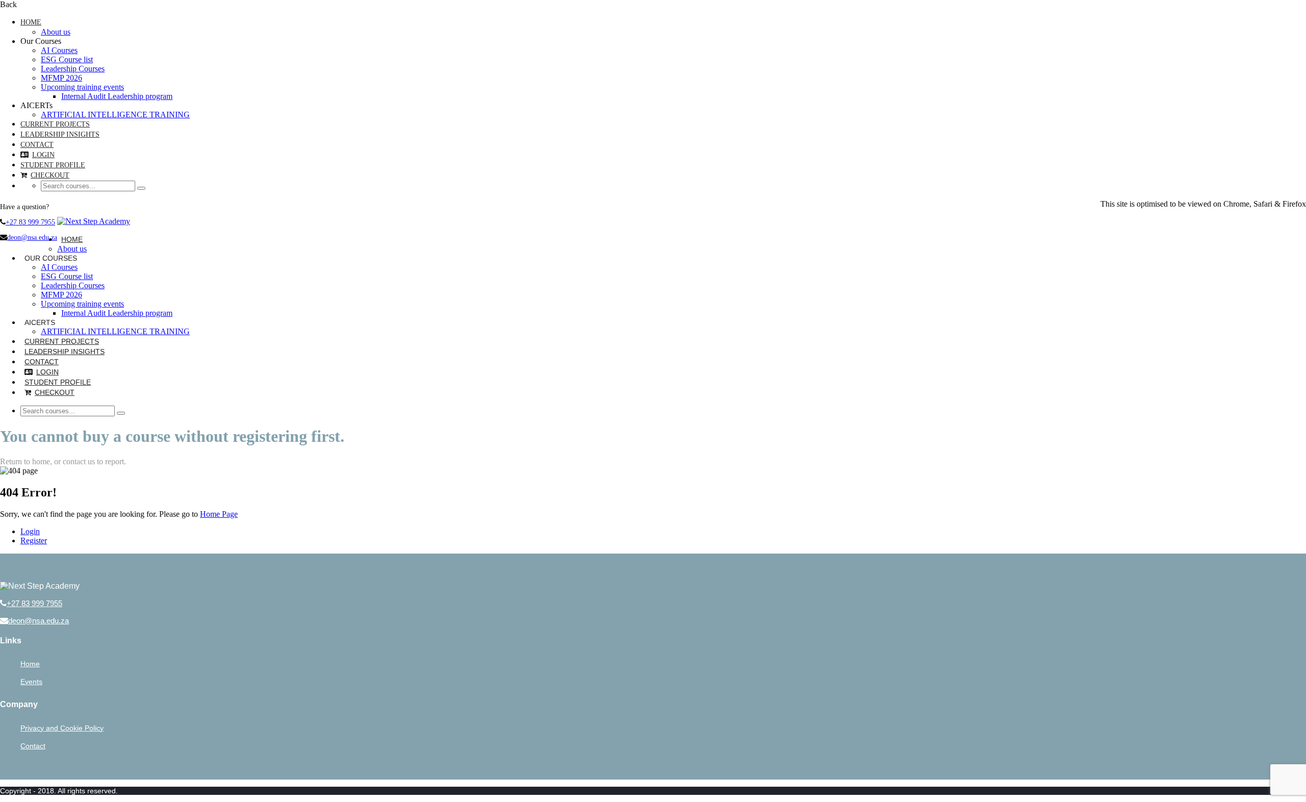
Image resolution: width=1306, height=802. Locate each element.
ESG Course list (67, 59)
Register (33, 540)
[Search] (141, 188)
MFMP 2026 (61, 77)
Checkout (50, 175)
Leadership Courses (73, 68)
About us (55, 32)
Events (31, 682)
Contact (37, 144)
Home (30, 22)
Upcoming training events (82, 87)
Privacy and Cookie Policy (62, 728)
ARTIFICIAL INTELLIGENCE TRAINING (115, 114)
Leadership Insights (59, 134)
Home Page (219, 514)
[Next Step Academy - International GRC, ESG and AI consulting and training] (93, 221)
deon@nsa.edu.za (32, 237)
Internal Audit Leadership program (116, 96)
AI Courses (59, 50)
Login (43, 155)
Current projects (55, 124)
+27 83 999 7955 (30, 222)
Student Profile (52, 165)
